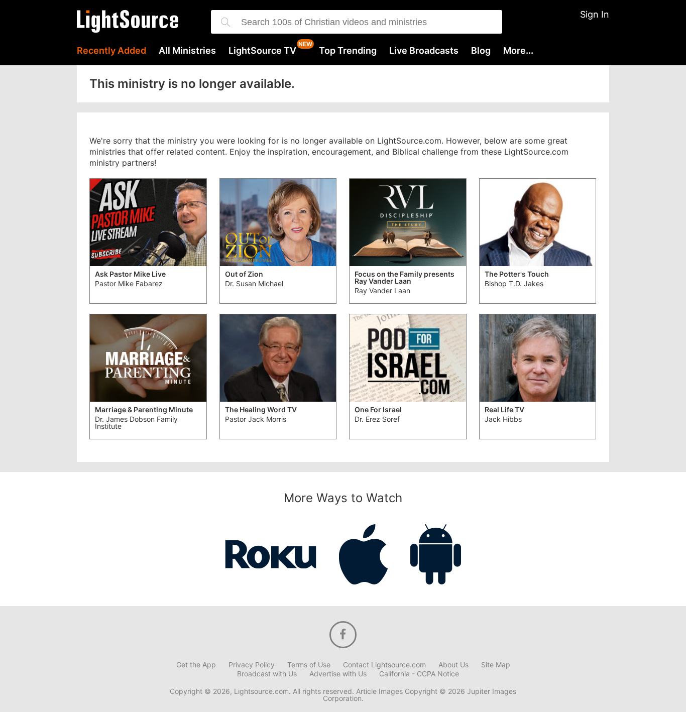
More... (518, 50)
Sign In (594, 14)
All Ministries (187, 50)
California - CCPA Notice (419, 673)
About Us (453, 664)
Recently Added (111, 50)
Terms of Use (308, 664)
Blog (481, 50)
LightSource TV (262, 50)
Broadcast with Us (267, 673)
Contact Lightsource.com (384, 664)
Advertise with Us (338, 673)
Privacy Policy (251, 664)
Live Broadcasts (424, 50)
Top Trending (348, 50)
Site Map (495, 664)
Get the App (196, 664)
